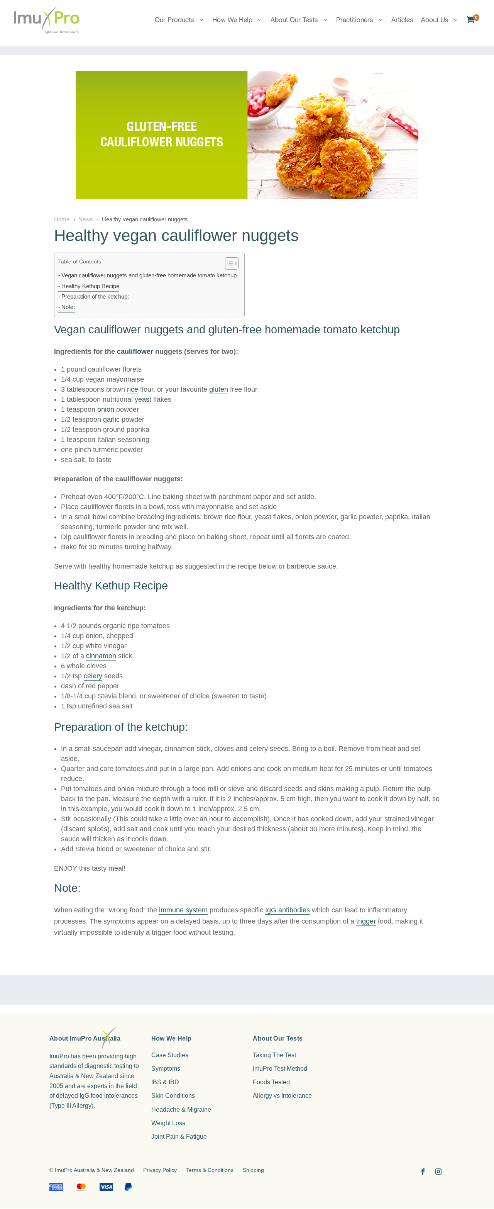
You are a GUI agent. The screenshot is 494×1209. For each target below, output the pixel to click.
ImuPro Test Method (280, 1068)
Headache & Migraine (181, 1109)
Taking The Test (274, 1055)
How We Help (232, 20)
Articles (402, 20)
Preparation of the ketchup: (95, 297)
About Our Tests (294, 20)
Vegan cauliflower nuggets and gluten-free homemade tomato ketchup (149, 275)
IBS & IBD (165, 1082)
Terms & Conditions (209, 1170)
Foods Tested (271, 1082)
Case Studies (169, 1055)
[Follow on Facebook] (423, 1171)
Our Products (174, 20)
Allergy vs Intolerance (282, 1095)
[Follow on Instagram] (438, 1171)
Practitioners (354, 20)
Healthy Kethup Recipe (90, 286)
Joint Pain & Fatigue (179, 1136)
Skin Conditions (173, 1095)
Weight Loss (168, 1123)
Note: (68, 307)
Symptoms (165, 1068)
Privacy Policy (160, 1170)
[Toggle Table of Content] (228, 263)
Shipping (253, 1170)
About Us (434, 20)
